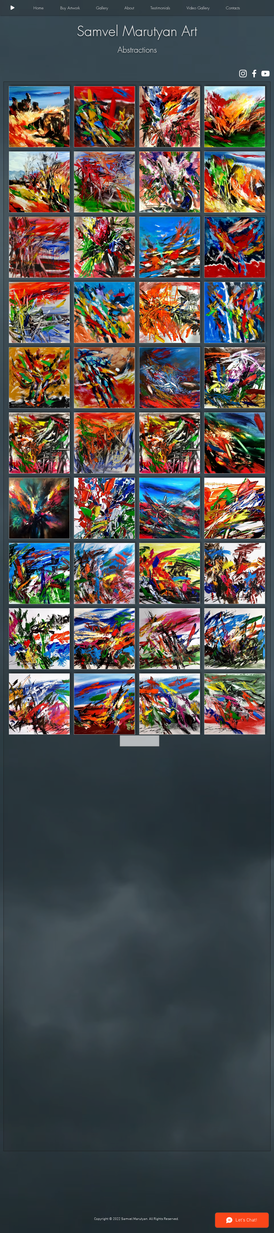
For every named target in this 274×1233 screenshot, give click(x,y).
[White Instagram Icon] (243, 73)
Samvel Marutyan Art (137, 31)
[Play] (12, 7)
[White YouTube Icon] (265, 73)
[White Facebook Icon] (254, 73)
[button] (70, 8)
